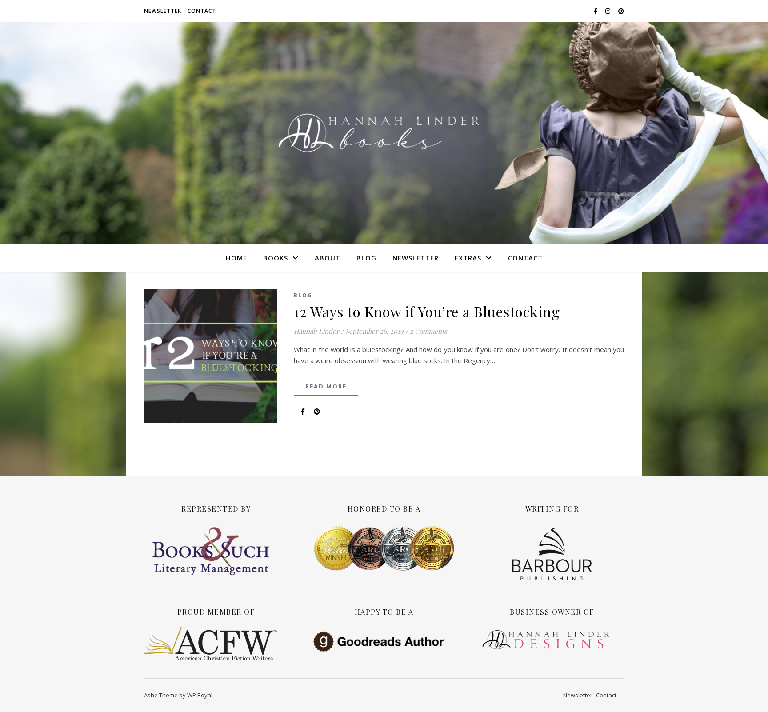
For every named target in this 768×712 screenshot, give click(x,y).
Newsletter (162, 11)
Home (236, 257)
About (327, 257)
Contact (202, 11)
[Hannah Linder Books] (384, 133)
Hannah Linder (316, 331)
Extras (468, 257)
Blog (366, 257)
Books (275, 257)
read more (326, 386)
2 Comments (428, 331)
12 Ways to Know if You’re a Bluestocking (427, 311)
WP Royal (199, 695)
